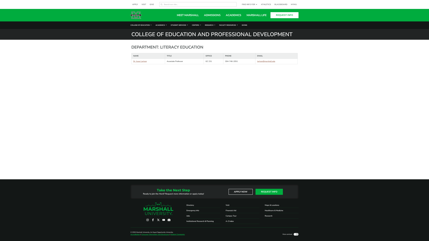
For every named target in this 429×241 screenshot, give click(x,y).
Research (268, 216)
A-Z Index (230, 221)
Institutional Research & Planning (200, 221)
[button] (249, 4)
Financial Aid (231, 210)
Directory (190, 205)
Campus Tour (231, 216)
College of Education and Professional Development (211, 34)
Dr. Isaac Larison (140, 61)
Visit (227, 205)
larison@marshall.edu (266, 61)
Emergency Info (192, 210)
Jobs (188, 216)
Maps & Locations (272, 205)
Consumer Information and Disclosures (155, 234)
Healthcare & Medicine (274, 210)
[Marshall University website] (135, 15)
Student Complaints (178, 234)
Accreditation (135, 234)
